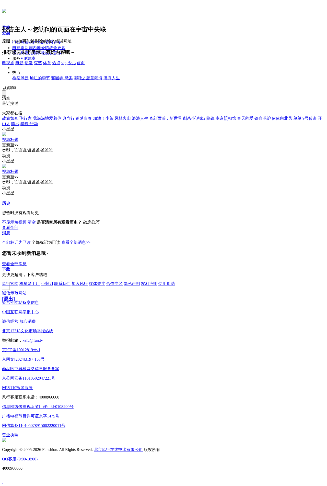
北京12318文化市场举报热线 (27, 331)
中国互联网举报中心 (20, 312)
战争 (53, 48)
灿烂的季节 (40, 78)
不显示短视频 (14, 222)
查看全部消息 (14, 264)
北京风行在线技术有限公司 (118, 449)
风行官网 (10, 283)
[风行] (4, 10)
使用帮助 (166, 283)
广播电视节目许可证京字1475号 (30, 416)
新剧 (29, 48)
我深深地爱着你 (47, 118)
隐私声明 (132, 283)
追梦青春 (84, 118)
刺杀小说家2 (194, 118)
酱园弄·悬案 (62, 78)
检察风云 (20, 78)
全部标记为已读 (16, 242)
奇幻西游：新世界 (165, 118)
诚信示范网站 (14, 293)
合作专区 (114, 283)
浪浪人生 (140, 118)
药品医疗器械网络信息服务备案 (30, 369)
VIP (23, 58)
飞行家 (25, 118)
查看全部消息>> (75, 242)
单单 (297, 118)
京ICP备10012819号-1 (21, 350)
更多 (61, 48)
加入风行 (80, 283)
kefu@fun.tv (32, 340)
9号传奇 (309, 118)
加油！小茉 (103, 118)
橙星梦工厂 (29, 283)
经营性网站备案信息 (20, 302)
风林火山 (122, 118)
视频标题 (10, 139)
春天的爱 (245, 118)
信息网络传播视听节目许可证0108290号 (38, 406)
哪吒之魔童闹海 (88, 78)
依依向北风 (282, 118)
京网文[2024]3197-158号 (23, 359)
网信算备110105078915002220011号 (33, 425)
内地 (37, 48)
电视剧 (18, 48)
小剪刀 (47, 283)
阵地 (15, 123)
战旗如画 (10, 118)
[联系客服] (2, 481)
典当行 (68, 118)
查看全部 (10, 227)
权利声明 (149, 283)
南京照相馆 (226, 118)
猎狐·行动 (29, 123)
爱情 (45, 48)
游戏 (31, 58)
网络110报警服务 (17, 387)
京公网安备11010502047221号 (28, 378)
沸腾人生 (111, 78)
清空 (32, 222)
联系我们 (62, 283)
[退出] (8, 299)
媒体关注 (97, 283)
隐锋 (210, 118)
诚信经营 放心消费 (19, 321)
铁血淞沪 (262, 118)
